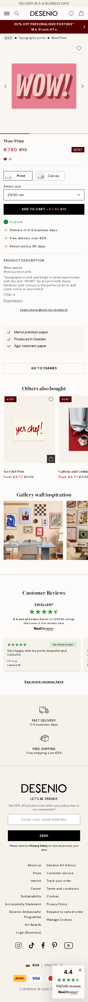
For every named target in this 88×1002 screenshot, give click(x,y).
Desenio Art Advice (61, 865)
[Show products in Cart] (81, 13)
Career (36, 889)
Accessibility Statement (23, 904)
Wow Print (59, 38)
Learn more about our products (44, 310)
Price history (13, 300)
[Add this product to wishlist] (79, 48)
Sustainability (31, 896)
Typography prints (32, 38)
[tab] (14, 132)
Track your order (59, 881)
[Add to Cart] (51, 459)
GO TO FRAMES (44, 368)
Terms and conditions (63, 889)
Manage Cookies (59, 920)
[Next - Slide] (82, 86)
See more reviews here (44, 682)
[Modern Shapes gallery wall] (33, 530)
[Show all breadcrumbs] (8, 38)
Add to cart (44, 209)
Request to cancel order (65, 912)
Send (43, 836)
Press (37, 873)
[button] (68, 982)
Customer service (60, 873)
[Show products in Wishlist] (71, 13)
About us (34, 865)
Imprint (36, 881)
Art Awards (33, 925)
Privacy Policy (39, 846)
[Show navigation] (7, 13)
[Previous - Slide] (5, 86)
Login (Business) (28, 932)
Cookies (53, 896)
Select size (12, 186)
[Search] (17, 13)
